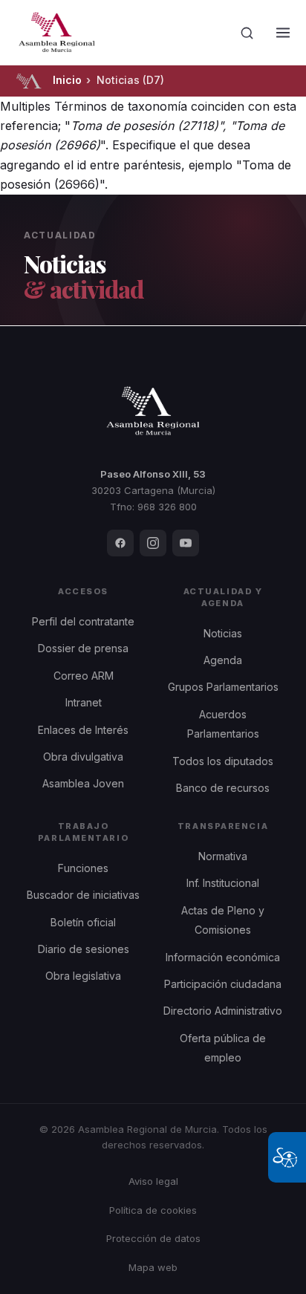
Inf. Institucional (222, 883)
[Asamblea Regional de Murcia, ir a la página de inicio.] (56, 33)
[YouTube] (185, 543)
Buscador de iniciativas (83, 894)
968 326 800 (167, 507)
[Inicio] (28, 81)
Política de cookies (153, 1210)
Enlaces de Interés (83, 730)
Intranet (83, 702)
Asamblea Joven (83, 783)
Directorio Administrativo (222, 1010)
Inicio (67, 80)
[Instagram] (153, 543)
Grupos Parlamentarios (223, 686)
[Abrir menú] (283, 33)
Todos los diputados (222, 761)
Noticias (223, 633)
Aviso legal (153, 1181)
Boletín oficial (83, 922)
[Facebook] (120, 543)
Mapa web (153, 1267)
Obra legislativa (83, 975)
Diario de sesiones (83, 949)
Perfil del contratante (83, 621)
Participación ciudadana (222, 984)
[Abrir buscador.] (247, 33)
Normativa (222, 856)
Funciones (83, 868)
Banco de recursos (223, 787)
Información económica (223, 957)
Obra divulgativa (83, 756)
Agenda (223, 660)
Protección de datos (153, 1238)
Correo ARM (83, 675)
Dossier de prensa (83, 648)
